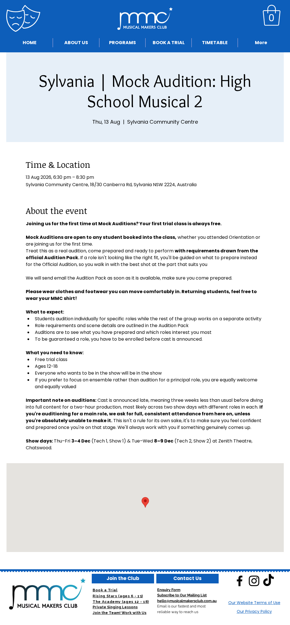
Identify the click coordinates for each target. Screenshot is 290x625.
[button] (271, 15)
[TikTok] (268, 581)
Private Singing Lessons (115, 607)
